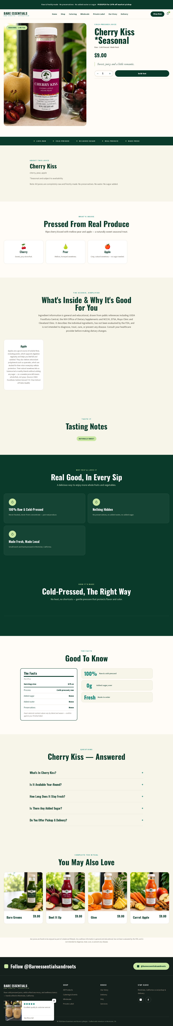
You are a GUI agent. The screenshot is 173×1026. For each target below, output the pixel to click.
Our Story (113, 14)
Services (103, 1003)
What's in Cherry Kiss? (86, 772)
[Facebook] (148, 1000)
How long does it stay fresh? (86, 796)
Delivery (124, 14)
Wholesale (84, 14)
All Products (68, 990)
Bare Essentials (16, 14)
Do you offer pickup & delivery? (86, 820)
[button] (54, 1001)
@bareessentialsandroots (153, 966)
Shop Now (157, 14)
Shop (63, 14)
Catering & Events (70, 994)
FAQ (102, 999)
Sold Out (142, 73)
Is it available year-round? (86, 784)
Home (54, 14)
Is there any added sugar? (86, 808)
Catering (73, 14)
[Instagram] (141, 1000)
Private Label (99, 14)
